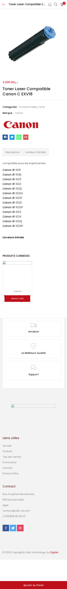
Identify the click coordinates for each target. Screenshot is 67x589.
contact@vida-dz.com (16, 510)
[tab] (13, 152)
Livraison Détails (36, 152)
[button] (61, 4)
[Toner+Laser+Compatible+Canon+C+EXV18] (12, 137)
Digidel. (54, 552)
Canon (19, 113)
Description (12, 152)
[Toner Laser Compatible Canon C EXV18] (5, 137)
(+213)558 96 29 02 (14, 516)
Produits (7, 451)
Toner (41, 107)
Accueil (7, 445)
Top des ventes (12, 457)
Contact (8, 468)
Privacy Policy (11, 473)
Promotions (9, 462)
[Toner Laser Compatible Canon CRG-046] (17, 277)
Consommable (28, 107)
